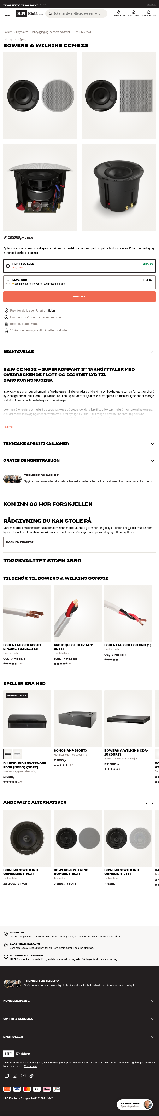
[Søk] (50, 13)
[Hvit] (17, 743)
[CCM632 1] (40, 95)
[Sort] (7, 743)
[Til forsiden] (29, 13)
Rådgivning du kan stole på (47, 521)
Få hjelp (146, 481)
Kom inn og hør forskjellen (48, 504)
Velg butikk (18, 267)
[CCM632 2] (119, 95)
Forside (8, 32)
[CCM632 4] (119, 187)
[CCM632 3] (40, 187)
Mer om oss (30, 1055)
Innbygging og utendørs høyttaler (51, 32)
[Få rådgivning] (147, 1104)
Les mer (151, 3)
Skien (51, 310)
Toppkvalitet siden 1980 (42, 537)
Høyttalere (22, 32)
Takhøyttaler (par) (14, 39)
